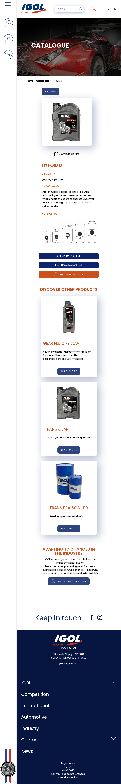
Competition (35, 694)
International (35, 705)
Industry (30, 728)
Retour (50, 91)
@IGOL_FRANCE (68, 663)
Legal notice (68, 763)
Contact (30, 740)
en (114, 9)
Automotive (34, 717)
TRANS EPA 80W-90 (69, 508)
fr (107, 9)
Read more (68, 371)
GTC (68, 766)
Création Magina (68, 777)
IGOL (26, 683)
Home (30, 81)
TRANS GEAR (56, 429)
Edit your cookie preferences (68, 774)
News (27, 751)
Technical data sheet (68, 265)
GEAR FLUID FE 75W (61, 343)
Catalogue (42, 81)
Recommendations (71, 274)
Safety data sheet (68, 256)
